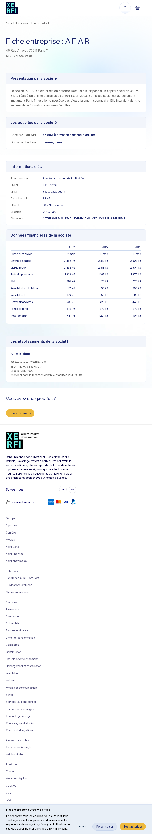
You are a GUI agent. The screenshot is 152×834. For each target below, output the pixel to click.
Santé (9, 694)
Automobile (13, 623)
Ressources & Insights (19, 747)
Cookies (11, 785)
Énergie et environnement (21, 658)
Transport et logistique (20, 730)
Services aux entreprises (21, 701)
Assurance (12, 616)
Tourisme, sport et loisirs (21, 723)
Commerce (12, 644)
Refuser (83, 826)
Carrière (11, 532)
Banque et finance (17, 630)
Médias (10, 539)
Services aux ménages (20, 709)
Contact (10, 771)
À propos (11, 525)
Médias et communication (21, 687)
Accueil (10, 23)
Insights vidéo (14, 754)
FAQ (8, 799)
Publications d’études (19, 585)
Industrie (11, 680)
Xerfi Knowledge (16, 560)
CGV (8, 792)
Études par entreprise (28, 23)
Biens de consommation (20, 637)
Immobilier (12, 673)
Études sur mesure (17, 592)
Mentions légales (16, 778)
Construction (13, 651)
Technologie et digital (19, 716)
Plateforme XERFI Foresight (21, 577)
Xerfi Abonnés (15, 553)
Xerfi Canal (12, 546)
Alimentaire (12, 609)
